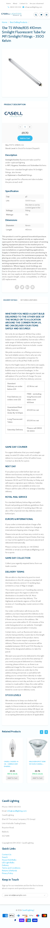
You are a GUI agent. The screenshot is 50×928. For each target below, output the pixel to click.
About (15, 3)
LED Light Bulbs (8, 862)
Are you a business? (37, 3)
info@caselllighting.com (33, 7)
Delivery (5, 865)
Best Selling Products (18, 22)
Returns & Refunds (29, 300)
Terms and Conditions (11, 868)
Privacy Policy (7, 873)
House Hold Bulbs (9, 860)
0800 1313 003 (15, 7)
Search (5, 857)
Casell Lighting (27, 910)
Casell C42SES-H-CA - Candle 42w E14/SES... (11, 763)
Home (8, 3)
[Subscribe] (45, 895)
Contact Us (23, 3)
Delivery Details (10, 300)
